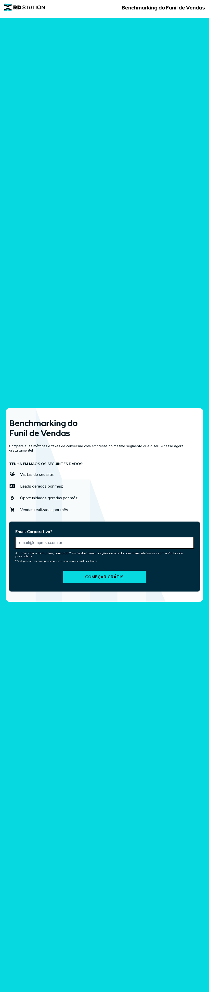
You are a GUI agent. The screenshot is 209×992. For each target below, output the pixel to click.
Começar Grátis (104, 577)
